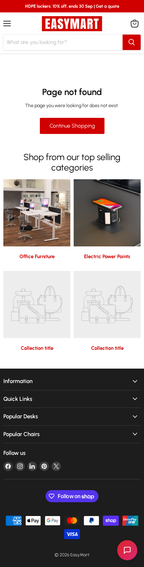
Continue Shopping (72, 126)
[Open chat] (127, 550)
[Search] (132, 42)
